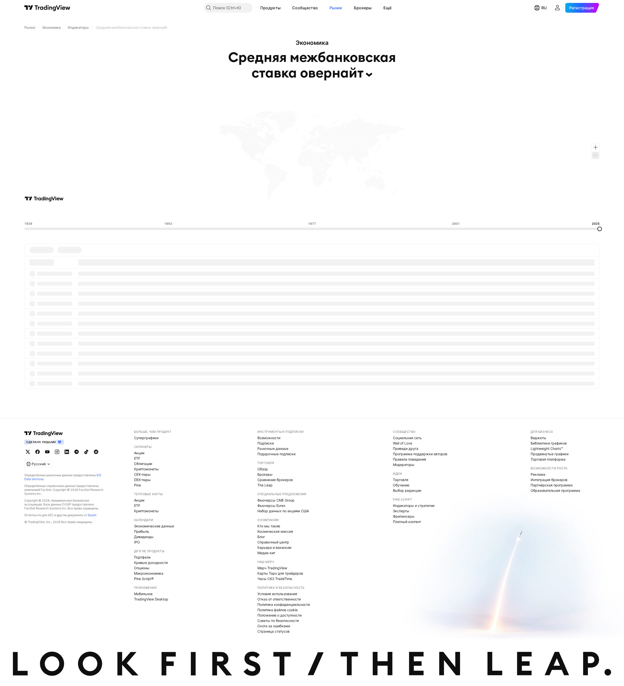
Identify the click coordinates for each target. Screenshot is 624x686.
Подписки (265, 443)
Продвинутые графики (549, 454)
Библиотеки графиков (549, 443)
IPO (137, 542)
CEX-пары (142, 474)
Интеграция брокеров (549, 480)
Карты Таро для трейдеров (280, 573)
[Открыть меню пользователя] (557, 8)
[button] (284, 8)
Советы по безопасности (278, 620)
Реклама (538, 474)
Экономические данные (154, 526)
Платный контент (407, 522)
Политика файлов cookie (277, 610)
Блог (261, 537)
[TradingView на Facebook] (37, 451)
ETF (137, 458)
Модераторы (403, 465)
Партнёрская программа (552, 485)
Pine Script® (144, 579)
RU (544, 7)
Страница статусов (273, 631)
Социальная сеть (407, 438)
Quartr (92, 515)
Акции (139, 453)
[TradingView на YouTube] (47, 451)
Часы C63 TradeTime (274, 579)
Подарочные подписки (276, 454)
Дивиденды (144, 537)
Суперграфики (146, 438)
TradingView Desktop (151, 599)
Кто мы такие (268, 526)
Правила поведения (409, 459)
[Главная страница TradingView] (47, 7)
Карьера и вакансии (274, 547)
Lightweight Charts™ (547, 448)
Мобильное (143, 594)
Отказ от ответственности (279, 599)
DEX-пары (142, 480)
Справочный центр (273, 542)
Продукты (270, 7)
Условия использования (277, 594)
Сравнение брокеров (275, 480)
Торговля (400, 480)
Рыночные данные (272, 448)
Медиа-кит (266, 553)
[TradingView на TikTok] (86, 451)
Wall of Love (402, 443)
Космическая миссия (275, 531)
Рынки (336, 7)
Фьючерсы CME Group (275, 500)
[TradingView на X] (27, 451)
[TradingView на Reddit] (96, 451)
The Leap (265, 485)
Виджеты (538, 438)
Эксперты (401, 511)
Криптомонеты (146, 469)
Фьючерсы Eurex (271, 505)
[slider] (599, 229)
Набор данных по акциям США (283, 511)
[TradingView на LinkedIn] (66, 451)
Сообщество (305, 7)
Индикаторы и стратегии (413, 505)
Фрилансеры (403, 516)
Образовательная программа (555, 490)
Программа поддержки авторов (420, 454)
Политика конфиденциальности (283, 604)
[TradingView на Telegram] (76, 451)
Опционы (141, 568)
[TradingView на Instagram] (57, 451)
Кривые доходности (151, 562)
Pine (137, 485)
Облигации (143, 464)
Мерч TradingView (272, 568)
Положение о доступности (279, 615)
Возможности (268, 438)
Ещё (387, 7)
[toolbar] (312, 212)
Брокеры (363, 7)
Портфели (142, 557)
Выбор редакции (407, 490)
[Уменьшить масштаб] (595, 155)
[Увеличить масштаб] (595, 147)
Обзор (262, 469)
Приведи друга (405, 448)
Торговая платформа (548, 459)
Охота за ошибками (273, 626)
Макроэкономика (148, 573)
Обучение (401, 485)
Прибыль (141, 531)
